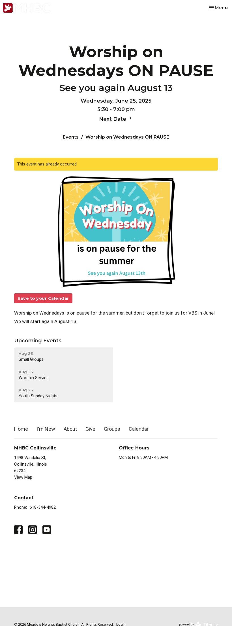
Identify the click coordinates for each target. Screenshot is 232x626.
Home (21, 429)
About (70, 429)
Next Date (113, 119)
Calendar (139, 429)
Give (90, 429)
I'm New (45, 429)
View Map (23, 477)
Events (71, 137)
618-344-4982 (43, 507)
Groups (112, 429)
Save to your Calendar (43, 298)
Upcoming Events (37, 341)
